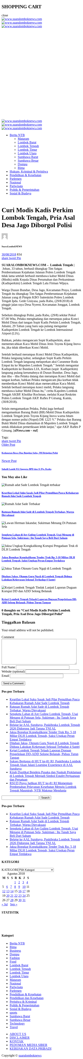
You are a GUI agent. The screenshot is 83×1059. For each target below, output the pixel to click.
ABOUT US (18, 1034)
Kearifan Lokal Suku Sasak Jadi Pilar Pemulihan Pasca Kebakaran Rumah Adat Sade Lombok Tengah (40, 494)
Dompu (22, 164)
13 (7, 891)
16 (20, 891)
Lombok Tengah (28, 146)
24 (24, 895)
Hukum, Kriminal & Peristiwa (29, 171)
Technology (17, 1023)
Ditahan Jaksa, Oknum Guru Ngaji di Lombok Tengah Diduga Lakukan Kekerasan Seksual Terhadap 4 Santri (37, 578)
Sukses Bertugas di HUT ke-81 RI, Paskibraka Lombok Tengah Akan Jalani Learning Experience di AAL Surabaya (45, 765)
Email (5, 675)
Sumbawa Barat (28, 157)
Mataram (23, 138)
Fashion (15, 958)
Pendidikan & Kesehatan (25, 175)
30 (20, 900)
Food (13, 961)
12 (3, 891)
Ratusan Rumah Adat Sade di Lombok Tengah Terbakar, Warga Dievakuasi (39, 708)
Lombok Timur (27, 149)
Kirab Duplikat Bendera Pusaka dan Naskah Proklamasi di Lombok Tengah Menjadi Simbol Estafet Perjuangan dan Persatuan (45, 775)
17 (24, 891)
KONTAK (17, 1041)
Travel (14, 1027)
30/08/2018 (9, 254)
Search (45, 797)
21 (11, 895)
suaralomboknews (30, 1055)
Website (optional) (13, 671)
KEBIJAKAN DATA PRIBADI (30, 1048)
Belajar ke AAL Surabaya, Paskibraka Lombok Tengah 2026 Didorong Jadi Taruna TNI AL (45, 726)
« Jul (5, 904)
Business (15, 950)
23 (20, 895)
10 (24, 886)
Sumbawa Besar (28, 160)
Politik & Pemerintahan (24, 189)
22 (16, 895)
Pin (19, 258)
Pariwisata (16, 186)
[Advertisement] (41, 72)
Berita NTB (17, 135)
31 (24, 900)
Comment (8, 637)
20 (7, 895)
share (5, 258)
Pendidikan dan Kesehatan (27, 998)
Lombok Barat (27, 142)
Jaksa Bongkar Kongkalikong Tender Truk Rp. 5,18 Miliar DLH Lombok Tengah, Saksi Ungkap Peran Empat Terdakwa (38, 559)
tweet (13, 258)
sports (13, 1012)
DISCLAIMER (20, 1037)
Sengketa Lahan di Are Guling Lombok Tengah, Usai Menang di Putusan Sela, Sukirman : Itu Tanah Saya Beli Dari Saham (38, 536)
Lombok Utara (27, 153)
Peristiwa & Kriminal (23, 1001)
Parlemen (16, 178)
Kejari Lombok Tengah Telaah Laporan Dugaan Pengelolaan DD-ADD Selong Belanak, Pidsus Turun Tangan (39, 601)
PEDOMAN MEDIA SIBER (28, 1045)
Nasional (15, 182)
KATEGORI (10, 869)
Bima (21, 168)
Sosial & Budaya (20, 193)
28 (11, 900)
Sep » (13, 904)
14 (11, 891)
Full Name (8, 667)
